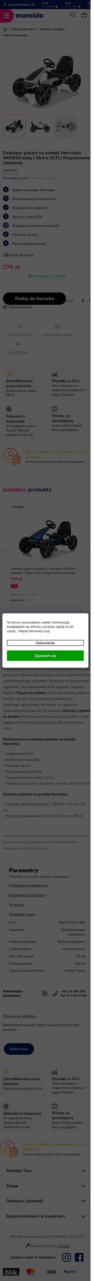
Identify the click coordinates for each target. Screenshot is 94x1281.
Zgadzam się (45, 655)
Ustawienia (45, 643)
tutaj (46, 631)
